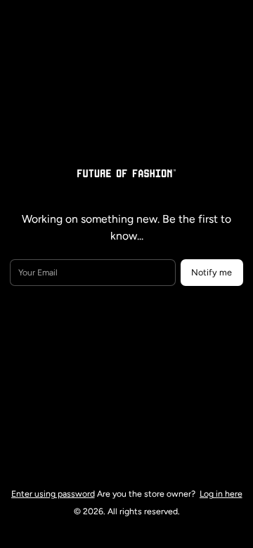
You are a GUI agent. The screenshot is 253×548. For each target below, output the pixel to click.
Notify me (211, 272)
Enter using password (53, 493)
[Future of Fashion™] (126, 172)
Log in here (221, 493)
